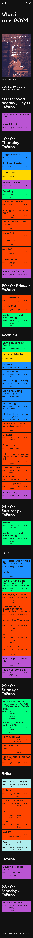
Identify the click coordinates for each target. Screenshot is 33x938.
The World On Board (11, 747)
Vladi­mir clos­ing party (13, 868)
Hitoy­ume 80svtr (13, 202)
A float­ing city (11, 372)
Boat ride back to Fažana (14, 844)
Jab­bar (7, 572)
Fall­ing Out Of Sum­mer (15, 212)
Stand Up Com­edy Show (14, 660)
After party (9, 492)
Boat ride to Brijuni (15, 782)
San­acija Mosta (12, 354)
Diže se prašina (12, 484)
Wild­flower (9, 477)
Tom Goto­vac (11, 298)
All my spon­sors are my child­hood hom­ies (15, 457)
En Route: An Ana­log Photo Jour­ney (16, 562)
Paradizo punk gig (14, 670)
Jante (6, 811)
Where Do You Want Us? (16, 622)
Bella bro (8, 233)
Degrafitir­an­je (11, 155)
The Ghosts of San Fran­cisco (14, 223)
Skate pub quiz (12, 903)
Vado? (6, 832)
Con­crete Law (11, 647)
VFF (17, 28)
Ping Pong (9, 404)
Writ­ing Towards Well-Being (13, 317)
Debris (6, 790)
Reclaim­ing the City (15, 380)
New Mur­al (9, 124)
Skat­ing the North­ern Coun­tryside (16, 416)
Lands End (9, 306)
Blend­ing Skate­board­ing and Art (13, 392)
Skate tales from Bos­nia (13, 344)
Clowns (7, 435)
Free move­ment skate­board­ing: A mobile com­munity (16, 609)
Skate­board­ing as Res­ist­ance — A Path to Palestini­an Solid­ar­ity (15, 705)
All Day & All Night (14, 594)
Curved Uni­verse (13, 801)
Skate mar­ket (11, 183)
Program (12, 28)
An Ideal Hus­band (14, 163)
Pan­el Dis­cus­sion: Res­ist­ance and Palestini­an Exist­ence (16, 583)
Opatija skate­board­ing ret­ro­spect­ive (15, 425)
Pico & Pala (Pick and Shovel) (16, 758)
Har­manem (9, 259)
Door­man (8, 172)
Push (28, 3)
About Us (8, 445)
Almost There (11, 468)
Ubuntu (7, 821)
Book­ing (8, 191)
